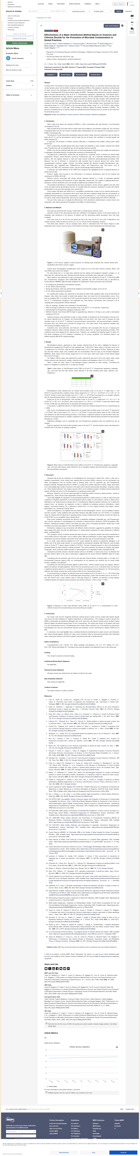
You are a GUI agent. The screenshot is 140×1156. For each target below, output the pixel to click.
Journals (41, 4)
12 (64, 176)
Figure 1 (112, 224)
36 (45, 630)
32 (112, 539)
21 (110, 281)
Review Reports (81, 75)
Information (61, 4)
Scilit (86, 704)
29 (117, 521)
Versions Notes (95, 75)
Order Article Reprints (112, 26)
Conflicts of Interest (13, 27)
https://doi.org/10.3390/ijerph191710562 (93, 64)
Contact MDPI (53, 1131)
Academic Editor (12, 53)
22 (102, 294)
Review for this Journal (19, 38)
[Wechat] (61, 969)
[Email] (46, 969)
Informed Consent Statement (16, 23)
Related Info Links (12, 65)
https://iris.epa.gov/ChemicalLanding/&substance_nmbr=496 (73, 934)
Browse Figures (66, 75)
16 (114, 198)
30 (85, 526)
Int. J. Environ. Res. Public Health (16, 1109)
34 (113, 549)
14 (58, 191)
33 (111, 549)
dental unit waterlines (59, 114)
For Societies (75, 1136)
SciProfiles (96, 1133)
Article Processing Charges (58, 1123)
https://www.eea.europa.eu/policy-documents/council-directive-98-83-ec (95, 834)
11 (62, 176)
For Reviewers (75, 1126)
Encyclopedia (97, 1136)
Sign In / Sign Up (119, 4)
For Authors (75, 1123)
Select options (11, 1132)
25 (93, 491)
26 (87, 495)
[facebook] (57, 969)
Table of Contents (12, 95)
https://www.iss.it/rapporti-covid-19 (80, 791)
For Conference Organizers (79, 1139)
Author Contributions (14, 16)
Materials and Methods (14, 7)
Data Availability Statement (16, 25)
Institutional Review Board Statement (19, 20)
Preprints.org (97, 1128)
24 (55, 485)
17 (45, 279)
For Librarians (75, 1131)
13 (81, 189)
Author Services (74, 4)
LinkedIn (117, 1123)
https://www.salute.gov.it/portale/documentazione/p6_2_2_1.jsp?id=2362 (78, 842)
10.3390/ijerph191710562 (43, 18)
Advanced (128, 11)
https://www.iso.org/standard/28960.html (73, 815)
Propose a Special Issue (19, 43)
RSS (121, 1109)
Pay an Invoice (54, 1126)
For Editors (74, 1128)
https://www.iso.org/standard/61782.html (105, 827)
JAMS (94, 1139)
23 (53, 485)
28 (90, 513)
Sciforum (95, 1123)
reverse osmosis (73, 114)
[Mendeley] (68, 969)
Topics (50, 4)
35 (68, 560)
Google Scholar (70, 704)
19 (106, 279)
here (54, 1026)
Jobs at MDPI (53, 1133)
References (11, 29)
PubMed (92, 704)
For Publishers (75, 1133)
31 (54, 530)
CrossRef (80, 704)
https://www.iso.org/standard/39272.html (67, 822)
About (97, 4)
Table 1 (49, 362)
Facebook (118, 1126)
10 (55, 172)
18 (79, 279)
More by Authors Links (14, 70)
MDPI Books (96, 1126)
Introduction (11, 4)
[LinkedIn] (53, 969)
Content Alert (130, 1109)
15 (67, 198)
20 (63, 281)
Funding (10, 18)
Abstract (10, 2)
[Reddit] (64, 969)
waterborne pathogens (98, 114)
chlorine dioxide (84, 114)
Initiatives (88, 4)
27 (70, 513)
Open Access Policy (55, 1128)
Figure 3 (87, 577)
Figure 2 (50, 425)
